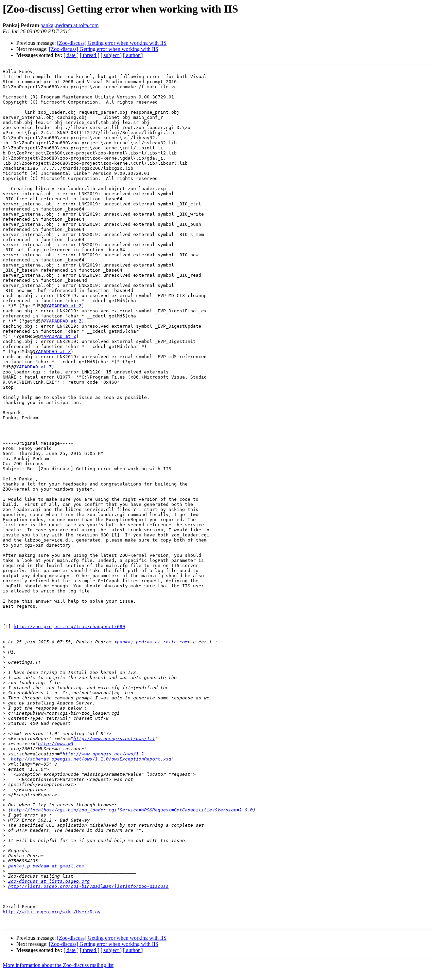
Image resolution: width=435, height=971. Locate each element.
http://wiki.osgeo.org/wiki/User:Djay (52, 911)
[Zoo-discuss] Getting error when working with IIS (112, 43)
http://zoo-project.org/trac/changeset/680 (69, 626)
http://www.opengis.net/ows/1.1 (114, 738)
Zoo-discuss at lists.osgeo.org (49, 881)
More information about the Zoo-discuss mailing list (58, 965)
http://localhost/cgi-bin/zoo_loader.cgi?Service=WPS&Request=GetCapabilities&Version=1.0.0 (132, 809)
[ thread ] (89, 55)
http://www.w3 (55, 743)
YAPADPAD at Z (64, 305)
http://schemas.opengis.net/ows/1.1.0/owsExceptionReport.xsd (91, 759)
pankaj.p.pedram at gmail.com (46, 865)
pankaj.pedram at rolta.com (69, 25)
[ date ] (71, 55)
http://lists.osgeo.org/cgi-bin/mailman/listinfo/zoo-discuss (88, 886)
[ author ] (133, 55)
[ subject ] (111, 55)
